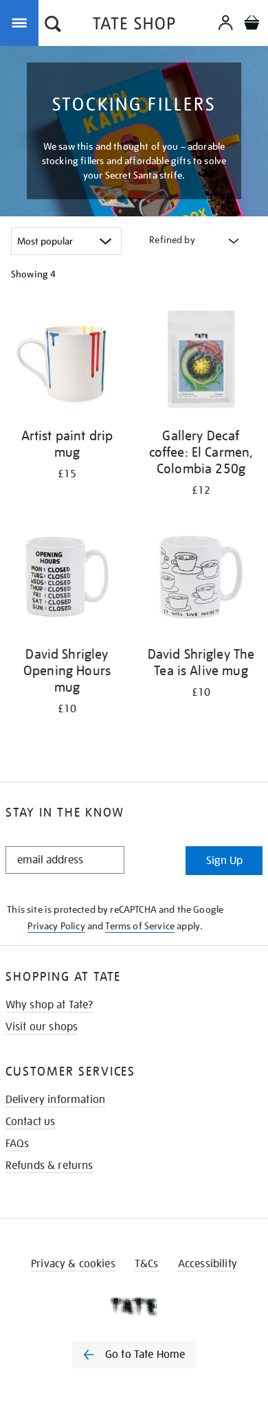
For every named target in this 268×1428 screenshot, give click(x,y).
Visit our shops (41, 1027)
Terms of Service (140, 926)
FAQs (17, 1144)
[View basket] (251, 24)
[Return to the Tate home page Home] (134, 25)
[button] (53, 25)
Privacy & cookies (73, 1264)
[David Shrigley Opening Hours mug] (67, 580)
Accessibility (207, 1264)
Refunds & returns (49, 1165)
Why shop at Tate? (49, 1005)
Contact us (30, 1122)
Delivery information (55, 1100)
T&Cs (147, 1264)
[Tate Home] (134, 1306)
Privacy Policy (56, 926)
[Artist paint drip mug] (67, 361)
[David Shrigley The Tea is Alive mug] (201, 580)
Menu (22, 22)
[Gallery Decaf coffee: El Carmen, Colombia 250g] (201, 361)
